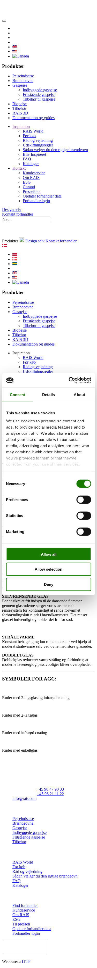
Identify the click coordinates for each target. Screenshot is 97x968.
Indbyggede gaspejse (40, 90)
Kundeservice (34, 173)
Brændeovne (22, 80)
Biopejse (19, 104)
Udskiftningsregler (38, 145)
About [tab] (79, 394)
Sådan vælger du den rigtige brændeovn (55, 149)
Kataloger (31, 163)
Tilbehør (19, 108)
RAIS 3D (20, 113)
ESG (27, 182)
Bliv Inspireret (34, 154)
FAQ (27, 159)
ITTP (26, 961)
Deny (48, 584)
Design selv (11, 209)
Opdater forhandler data (42, 196)
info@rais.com (24, 798)
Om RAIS (31, 177)
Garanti (29, 187)
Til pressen (21, 924)
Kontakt (19, 168)
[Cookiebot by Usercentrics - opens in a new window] (69, 380)
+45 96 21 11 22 (50, 794)
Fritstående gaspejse (39, 94)
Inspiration (21, 126)
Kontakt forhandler (17, 214)
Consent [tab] (17, 394)
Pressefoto (31, 191)
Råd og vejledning (38, 140)
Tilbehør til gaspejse (39, 99)
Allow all (48, 554)
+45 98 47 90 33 (50, 789)
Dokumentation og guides (33, 118)
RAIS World (33, 131)
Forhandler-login (26, 933)
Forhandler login (36, 201)
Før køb (29, 136)
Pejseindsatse (23, 76)
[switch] (83, 499)
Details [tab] (48, 394)
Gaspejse (19, 85)
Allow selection (48, 569)
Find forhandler (25, 905)
